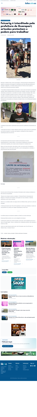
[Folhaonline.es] (30, 3)
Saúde (17, 368)
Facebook (4, 272)
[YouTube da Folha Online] (34, 365)
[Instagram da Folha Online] (32, 365)
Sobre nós (24, 365)
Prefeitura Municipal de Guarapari (21, 233)
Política (17, 365)
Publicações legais (26, 369)
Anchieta (9, 368)
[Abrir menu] (2, 3)
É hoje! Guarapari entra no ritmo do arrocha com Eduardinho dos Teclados (6, 251)
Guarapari (9, 365)
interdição (13, 233)
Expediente (31, 0)
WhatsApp (10, 272)
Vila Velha (9, 369)
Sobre (27, 0)
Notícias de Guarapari (5, 20)
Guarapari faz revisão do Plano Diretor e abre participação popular (22, 317)
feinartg (9, 233)
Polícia (17, 369)
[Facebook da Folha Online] (31, 365)
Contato (34, 0)
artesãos (5, 233)
